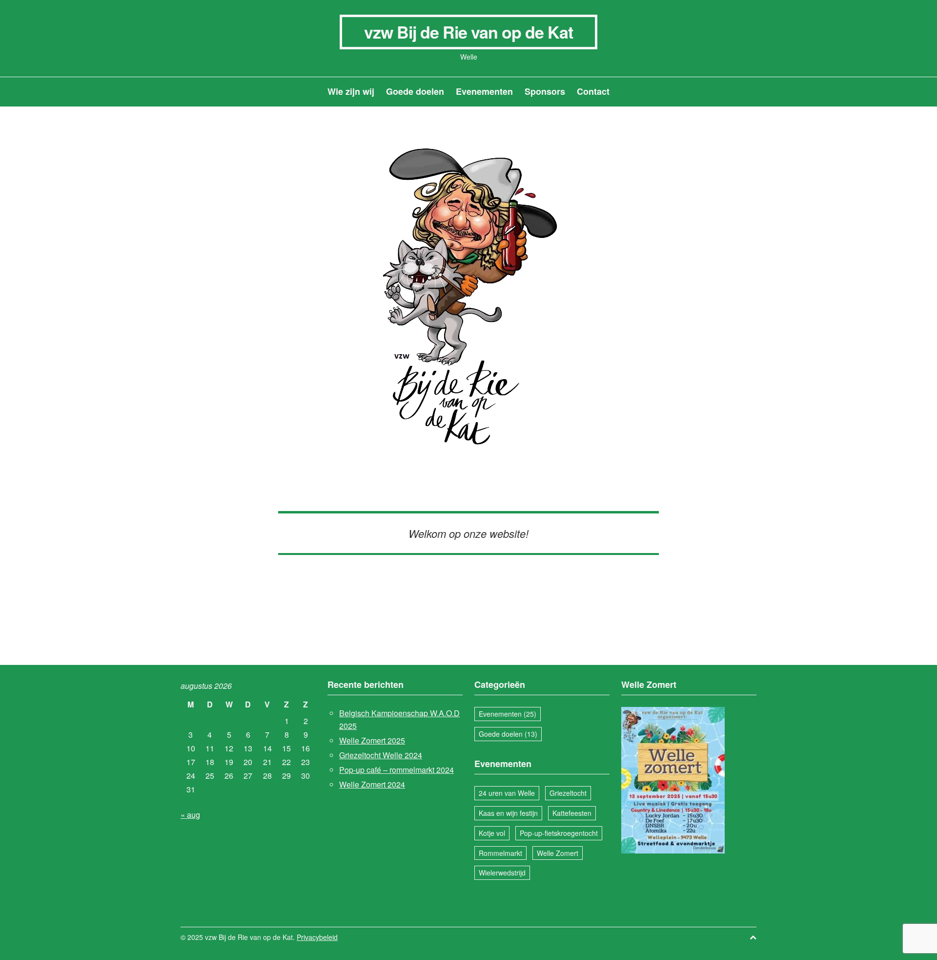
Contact (593, 91)
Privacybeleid (317, 937)
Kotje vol (492, 833)
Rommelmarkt (500, 853)
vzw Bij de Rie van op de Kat (468, 31)
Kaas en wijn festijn (508, 813)
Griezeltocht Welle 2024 (380, 755)
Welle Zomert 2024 (372, 784)
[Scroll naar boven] (753, 937)
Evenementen (484, 91)
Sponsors (545, 91)
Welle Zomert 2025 (372, 740)
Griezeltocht (568, 793)
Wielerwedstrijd (502, 872)
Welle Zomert (557, 853)
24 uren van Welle (507, 793)
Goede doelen (415, 91)
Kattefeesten (571, 813)
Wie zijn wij (350, 91)
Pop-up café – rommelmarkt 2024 (396, 769)
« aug (190, 814)
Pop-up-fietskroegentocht (559, 833)
